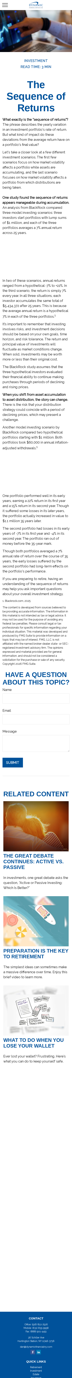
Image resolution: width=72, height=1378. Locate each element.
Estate (36, 1374)
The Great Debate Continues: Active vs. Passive (33, 861)
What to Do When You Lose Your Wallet (33, 1043)
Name (7, 690)
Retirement (36, 1367)
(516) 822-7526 (40, 1324)
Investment (36, 1370)
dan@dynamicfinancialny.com (36, 1346)
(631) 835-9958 (40, 1328)
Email (7, 711)
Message (10, 731)
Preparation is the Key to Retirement (35, 953)
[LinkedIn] (38, 1352)
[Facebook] (32, 1352)
